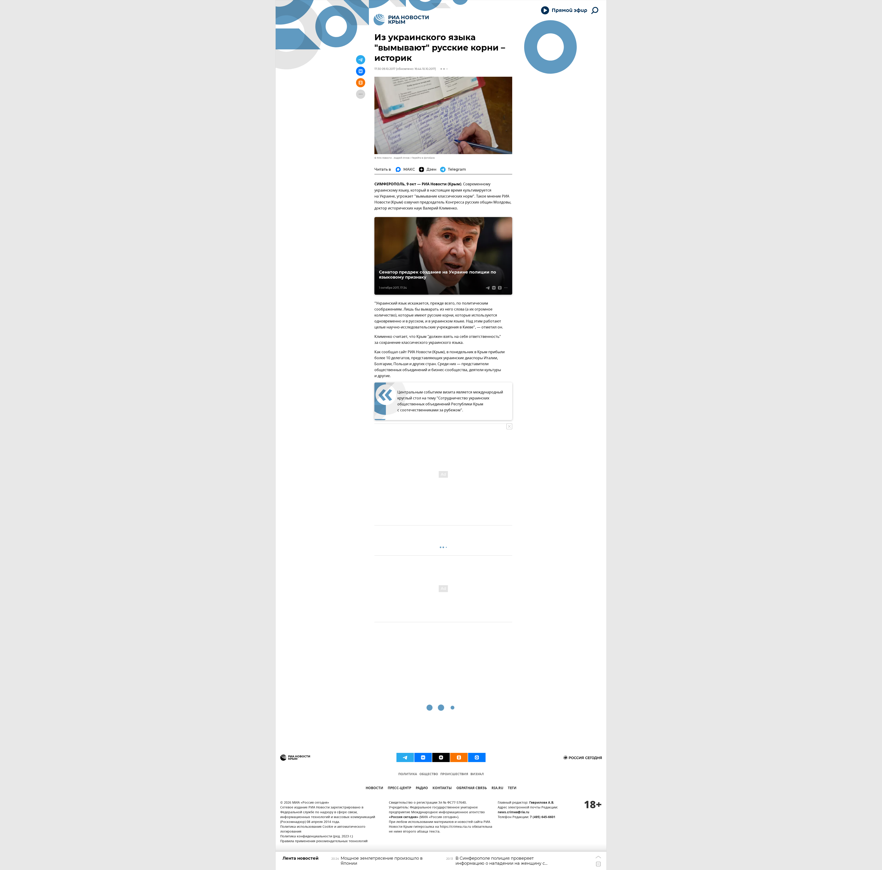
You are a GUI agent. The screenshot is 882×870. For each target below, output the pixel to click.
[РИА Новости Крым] (401, 19)
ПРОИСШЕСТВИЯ (454, 774)
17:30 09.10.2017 (384, 69)
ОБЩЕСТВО (428, 774)
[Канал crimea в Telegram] (405, 757)
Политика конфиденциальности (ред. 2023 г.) (316, 836)
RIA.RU (497, 788)
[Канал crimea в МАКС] (477, 757)
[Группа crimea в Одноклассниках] (459, 757)
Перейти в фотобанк (423, 158)
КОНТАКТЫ (442, 788)
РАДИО (422, 788)
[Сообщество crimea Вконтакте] (423, 757)
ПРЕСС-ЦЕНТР (399, 788)
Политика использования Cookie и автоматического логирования (322, 829)
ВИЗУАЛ (477, 774)
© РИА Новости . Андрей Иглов (392, 158)
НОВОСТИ (374, 788)
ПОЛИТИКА (407, 774)
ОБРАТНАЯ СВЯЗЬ (471, 788)
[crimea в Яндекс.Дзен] (441, 757)
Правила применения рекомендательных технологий (324, 841)
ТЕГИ (512, 788)
